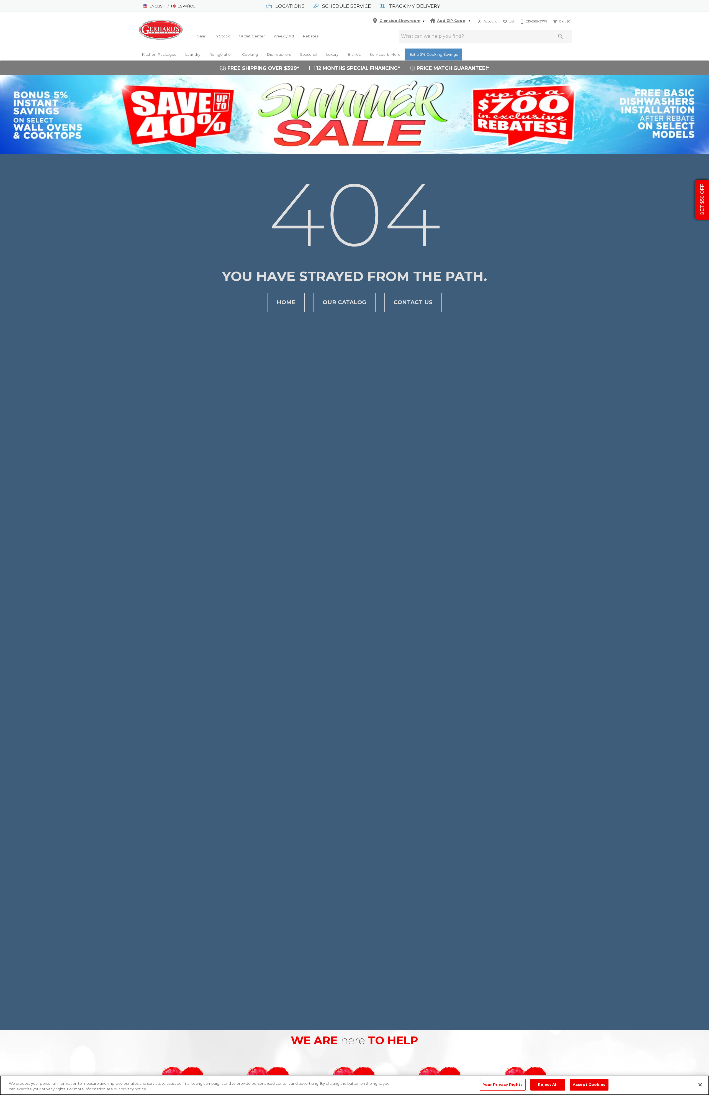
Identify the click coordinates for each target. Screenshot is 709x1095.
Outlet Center (252, 36)
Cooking (250, 54)
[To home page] (160, 30)
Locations (289, 6)
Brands (354, 54)
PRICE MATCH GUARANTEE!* (452, 68)
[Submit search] (560, 36)
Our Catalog (344, 302)
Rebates (310, 36)
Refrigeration (221, 54)
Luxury (332, 54)
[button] (154, 6)
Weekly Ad (284, 36)
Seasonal (308, 54)
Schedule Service (346, 6)
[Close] (700, 1085)
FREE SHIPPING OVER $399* (262, 68)
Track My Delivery (413, 6)
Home (286, 302)
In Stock (222, 36)
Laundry (192, 54)
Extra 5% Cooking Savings (433, 54)
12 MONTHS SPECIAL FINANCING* (357, 68)
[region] (354, 1085)
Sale (201, 36)
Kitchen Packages (159, 54)
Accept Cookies (589, 1084)
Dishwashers (279, 54)
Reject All (547, 1084)
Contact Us (413, 302)
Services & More (384, 54)
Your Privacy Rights (503, 1084)
